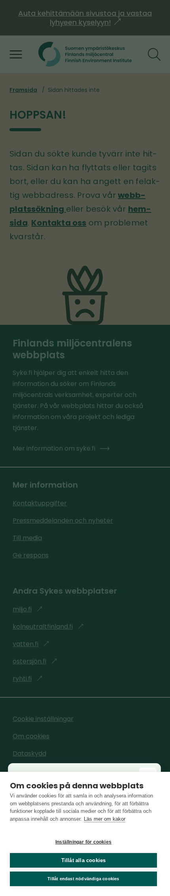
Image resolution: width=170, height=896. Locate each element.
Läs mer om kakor (104, 819)
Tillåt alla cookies (83, 860)
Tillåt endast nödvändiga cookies (83, 878)
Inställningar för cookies (83, 842)
